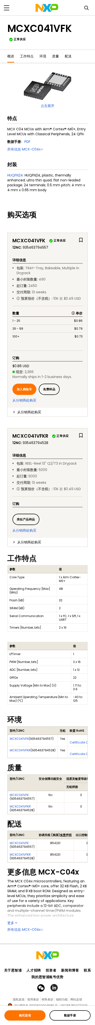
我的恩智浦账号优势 (47, 976)
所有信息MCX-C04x (24, 149)
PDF (27, 141)
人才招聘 (34, 970)
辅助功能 (62, 999)
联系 (87, 970)
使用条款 (33, 999)
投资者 (51, 970)
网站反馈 (76, 999)
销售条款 (47, 999)
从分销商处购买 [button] (29, 412)
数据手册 (70, 1015)
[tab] (47, 412)
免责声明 (66, 835)
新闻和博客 (70, 970)
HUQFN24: (15, 175)
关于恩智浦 (13, 970)
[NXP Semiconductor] (47, 7)
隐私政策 (19, 999)
